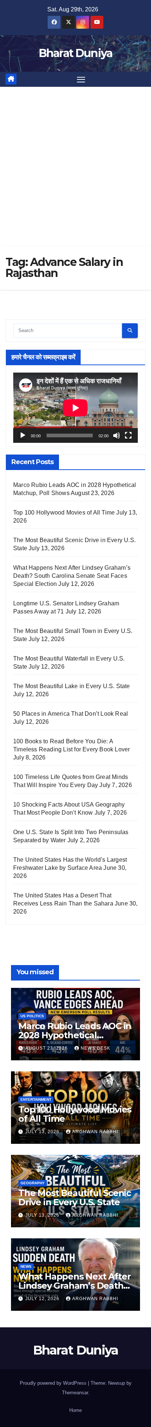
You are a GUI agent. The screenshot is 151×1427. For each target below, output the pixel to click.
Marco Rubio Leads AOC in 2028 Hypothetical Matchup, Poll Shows (74, 1035)
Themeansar (75, 1392)
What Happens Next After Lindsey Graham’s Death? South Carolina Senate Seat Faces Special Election (71, 576)
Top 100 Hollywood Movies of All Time (64, 512)
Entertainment (36, 1099)
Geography (33, 1183)
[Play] (22, 435)
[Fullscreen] (128, 435)
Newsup (116, 1383)
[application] (75, 408)
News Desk (95, 1048)
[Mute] (116, 435)
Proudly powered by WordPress (54, 1383)
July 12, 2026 (43, 1298)
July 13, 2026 (43, 1131)
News (26, 1266)
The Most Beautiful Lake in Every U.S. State (71, 686)
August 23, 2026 (47, 1048)
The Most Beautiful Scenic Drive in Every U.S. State (74, 1197)
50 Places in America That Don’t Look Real (70, 714)
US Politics (32, 1016)
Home (75, 1410)
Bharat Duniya (76, 53)
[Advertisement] (75, 166)
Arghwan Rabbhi (95, 1131)
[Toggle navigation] (81, 79)
